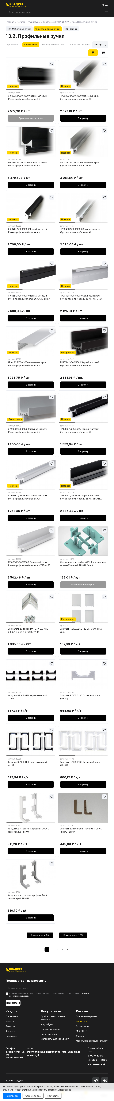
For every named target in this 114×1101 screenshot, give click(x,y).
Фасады (80, 1036)
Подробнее (65, 1089)
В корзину (83, 118)
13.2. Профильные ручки (47, 29)
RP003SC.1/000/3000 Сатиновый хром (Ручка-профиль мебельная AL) (79, 164)
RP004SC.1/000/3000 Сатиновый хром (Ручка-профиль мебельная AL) (80, 230)
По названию (30, 44)
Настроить (53, 1096)
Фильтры (98, 44)
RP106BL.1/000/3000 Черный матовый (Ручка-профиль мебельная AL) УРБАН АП (81, 497)
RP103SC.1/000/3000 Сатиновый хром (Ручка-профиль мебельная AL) (27, 430)
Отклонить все (33, 1096)
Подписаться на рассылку (26, 980)
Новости (10, 1021)
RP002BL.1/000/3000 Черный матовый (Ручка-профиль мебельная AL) (27, 97)
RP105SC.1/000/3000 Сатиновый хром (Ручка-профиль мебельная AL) (27, 497)
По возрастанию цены (53, 44)
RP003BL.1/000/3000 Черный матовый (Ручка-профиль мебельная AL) (27, 164)
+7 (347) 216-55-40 (16, 1053)
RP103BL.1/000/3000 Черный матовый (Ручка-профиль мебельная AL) (79, 364)
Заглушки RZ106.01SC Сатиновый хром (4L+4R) (80, 763)
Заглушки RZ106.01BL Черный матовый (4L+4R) (27, 763)
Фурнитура (81, 1021)
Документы (11, 1036)
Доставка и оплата (50, 1029)
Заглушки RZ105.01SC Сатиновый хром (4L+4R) (80, 697)
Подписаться (13, 1003)
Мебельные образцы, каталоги (92, 1040)
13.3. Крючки (70, 29)
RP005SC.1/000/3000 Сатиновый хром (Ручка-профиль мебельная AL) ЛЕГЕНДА (81, 297)
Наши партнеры (49, 1034)
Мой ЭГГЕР (81, 1031)
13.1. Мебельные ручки (19, 29)
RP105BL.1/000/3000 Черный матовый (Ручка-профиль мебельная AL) (79, 430)
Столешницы (82, 1026)
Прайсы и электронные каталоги (53, 1018)
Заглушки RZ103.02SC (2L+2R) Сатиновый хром (81, 630)
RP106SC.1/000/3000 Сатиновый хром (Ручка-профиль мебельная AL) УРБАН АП (29, 564)
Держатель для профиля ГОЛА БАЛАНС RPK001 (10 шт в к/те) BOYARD (28, 630)
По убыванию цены (80, 44)
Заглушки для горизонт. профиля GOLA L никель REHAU (81, 830)
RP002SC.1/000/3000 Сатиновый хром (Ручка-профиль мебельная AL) (79, 97)
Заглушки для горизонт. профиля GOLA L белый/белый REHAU (28, 830)
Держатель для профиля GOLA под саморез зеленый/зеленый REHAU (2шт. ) (83, 564)
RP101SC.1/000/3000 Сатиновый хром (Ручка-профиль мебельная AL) (27, 364)
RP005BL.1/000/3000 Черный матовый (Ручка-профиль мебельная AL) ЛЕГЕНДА (29, 297)
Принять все (12, 1096)
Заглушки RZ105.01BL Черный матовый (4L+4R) (27, 697)
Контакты (10, 1031)
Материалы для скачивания (55, 1039)
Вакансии (10, 1026)
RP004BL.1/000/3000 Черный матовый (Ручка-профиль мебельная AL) (27, 230)
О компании (12, 1016)
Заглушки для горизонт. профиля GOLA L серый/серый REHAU (28, 897)
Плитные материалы (86, 1016)
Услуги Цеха (47, 1024)
